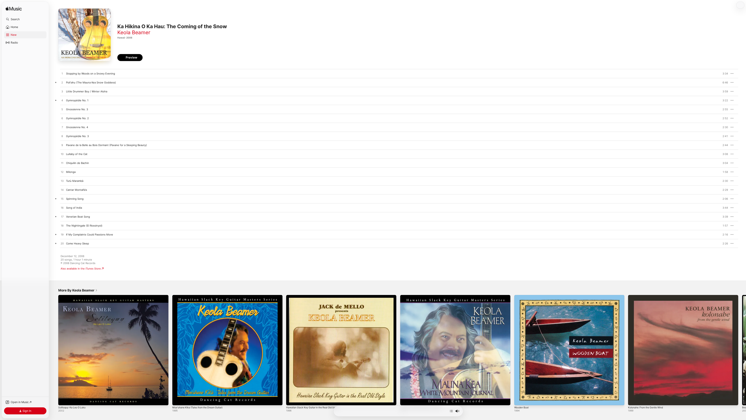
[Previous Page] (54, 350)
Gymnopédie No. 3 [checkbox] (77, 136)
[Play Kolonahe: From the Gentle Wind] (633, 400)
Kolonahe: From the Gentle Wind (648, 296)
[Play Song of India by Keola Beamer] (62, 208)
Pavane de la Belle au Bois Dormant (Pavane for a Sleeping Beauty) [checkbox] (106, 145)
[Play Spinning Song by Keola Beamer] (62, 199)
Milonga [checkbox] (71, 171)
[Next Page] (742, 350)
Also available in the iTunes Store (81, 268)
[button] (25, 19)
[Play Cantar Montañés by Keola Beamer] (62, 190)
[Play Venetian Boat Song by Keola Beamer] (62, 217)
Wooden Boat (522, 296)
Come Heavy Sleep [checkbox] (77, 243)
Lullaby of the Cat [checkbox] (76, 154)
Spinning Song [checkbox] (75, 198)
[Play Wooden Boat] (519, 400)
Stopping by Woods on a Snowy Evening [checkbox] (90, 73)
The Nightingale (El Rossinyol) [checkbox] (84, 225)
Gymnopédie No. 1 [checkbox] (77, 100)
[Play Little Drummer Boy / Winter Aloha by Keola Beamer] (62, 91)
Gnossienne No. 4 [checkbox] (77, 127)
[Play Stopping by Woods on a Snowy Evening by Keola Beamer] (62, 73)
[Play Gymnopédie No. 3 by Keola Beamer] (62, 136)
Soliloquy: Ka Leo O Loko (73, 296)
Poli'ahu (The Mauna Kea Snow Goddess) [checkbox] (91, 82)
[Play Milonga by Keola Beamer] (62, 172)
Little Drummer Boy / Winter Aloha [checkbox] (86, 91)
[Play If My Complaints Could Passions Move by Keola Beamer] (62, 234)
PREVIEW (723, 73)
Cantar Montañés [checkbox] (76, 189)
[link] (78, 290)
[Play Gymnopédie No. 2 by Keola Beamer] (62, 118)
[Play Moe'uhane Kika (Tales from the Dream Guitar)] (177, 400)
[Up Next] (451, 411)
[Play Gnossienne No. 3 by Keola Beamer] (62, 109)
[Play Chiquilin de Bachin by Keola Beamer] (62, 163)
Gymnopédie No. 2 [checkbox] (77, 118)
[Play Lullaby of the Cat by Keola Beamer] (62, 154)
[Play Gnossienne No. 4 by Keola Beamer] (62, 127)
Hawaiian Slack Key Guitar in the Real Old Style (314, 296)
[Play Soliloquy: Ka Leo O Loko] (63, 400)
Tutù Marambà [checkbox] (74, 180)
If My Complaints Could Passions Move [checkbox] (89, 234)
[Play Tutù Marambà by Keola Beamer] (62, 181)
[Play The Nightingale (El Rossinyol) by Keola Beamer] (62, 226)
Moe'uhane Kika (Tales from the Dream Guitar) (200, 296)
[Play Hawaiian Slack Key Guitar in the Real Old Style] (291, 400)
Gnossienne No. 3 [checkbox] (77, 109)
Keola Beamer (133, 32)
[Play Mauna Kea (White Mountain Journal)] (405, 400)
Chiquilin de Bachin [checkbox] (77, 162)
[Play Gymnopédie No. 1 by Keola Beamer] (62, 100)
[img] (14, 9)
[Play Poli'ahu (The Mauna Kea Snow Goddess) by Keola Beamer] (62, 82)
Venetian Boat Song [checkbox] (78, 216)
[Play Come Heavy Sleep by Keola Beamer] (62, 243)
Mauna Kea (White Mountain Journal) (422, 296)
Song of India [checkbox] (74, 207)
